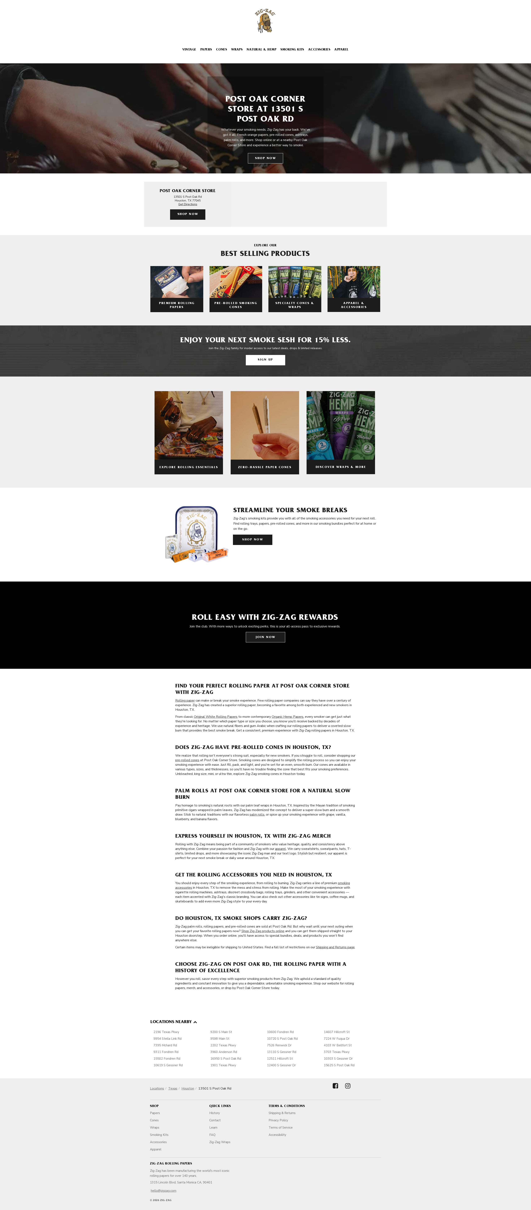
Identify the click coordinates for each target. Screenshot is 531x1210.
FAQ (212, 1135)
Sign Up (265, 360)
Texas (172, 1088)
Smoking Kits (292, 50)
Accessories (319, 50)
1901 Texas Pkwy (223, 1065)
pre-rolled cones (187, 760)
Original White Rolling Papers (215, 716)
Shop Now (265, 158)
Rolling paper (185, 700)
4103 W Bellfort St (338, 1045)
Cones (221, 50)
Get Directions (187, 204)
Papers (206, 50)
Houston (187, 1088)
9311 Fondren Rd (165, 1052)
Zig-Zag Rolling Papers (171, 1164)
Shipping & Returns (282, 1113)
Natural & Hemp (261, 50)
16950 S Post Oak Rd (225, 1059)
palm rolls (257, 814)
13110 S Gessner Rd (281, 1052)
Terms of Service (281, 1127)
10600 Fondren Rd (280, 1032)
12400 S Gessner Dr (281, 1065)
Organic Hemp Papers (287, 716)
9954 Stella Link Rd (167, 1039)
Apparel (341, 50)
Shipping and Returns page (335, 947)
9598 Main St (219, 1039)
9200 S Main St (221, 1032)
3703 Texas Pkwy (337, 1052)
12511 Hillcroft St (280, 1059)
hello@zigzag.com (163, 1191)
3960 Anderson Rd (223, 1052)
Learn (213, 1127)
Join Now (265, 637)
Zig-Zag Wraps (219, 1142)
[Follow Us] (335, 1089)
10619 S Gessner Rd (168, 1065)
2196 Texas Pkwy (166, 1032)
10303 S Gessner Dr (338, 1059)
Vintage (189, 50)
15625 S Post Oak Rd (339, 1065)
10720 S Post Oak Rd (282, 1039)
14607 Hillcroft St (337, 1032)
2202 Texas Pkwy (223, 1045)
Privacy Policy (278, 1120)
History (214, 1113)
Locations (157, 1088)
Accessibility (277, 1135)
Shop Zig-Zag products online (262, 931)
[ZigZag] (265, 21)
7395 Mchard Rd (165, 1045)
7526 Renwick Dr (279, 1045)
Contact (215, 1120)
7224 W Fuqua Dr (337, 1039)
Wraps (236, 50)
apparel (280, 849)
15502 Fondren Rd (166, 1059)
